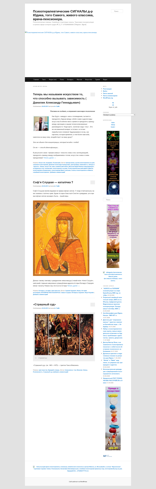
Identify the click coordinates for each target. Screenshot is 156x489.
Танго (44, 79)
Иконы (42, 166)
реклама (68, 170)
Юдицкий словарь (53, 370)
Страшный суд (47, 372)
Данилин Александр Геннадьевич (59, 164)
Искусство (88, 79)
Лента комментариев (110, 96)
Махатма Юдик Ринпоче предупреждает (81, 166)
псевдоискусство (38, 168)
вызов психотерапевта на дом (84, 163)
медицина (49, 163)
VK (113, 105)
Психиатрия (56, 163)
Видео (105, 79)
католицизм (36, 292)
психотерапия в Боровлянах (42, 170)
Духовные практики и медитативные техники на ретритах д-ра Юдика (112, 355)
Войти (105, 91)
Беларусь (70, 79)
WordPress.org (108, 98)
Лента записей (108, 93)
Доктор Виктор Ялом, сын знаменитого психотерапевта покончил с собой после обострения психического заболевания (113, 346)
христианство (55, 291)
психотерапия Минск (58, 170)
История (84, 291)
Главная (36, 79)
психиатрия (48, 168)
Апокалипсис (69, 370)
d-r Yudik (57, 106)
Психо (62, 79)
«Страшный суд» (44, 304)
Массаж (79, 79)
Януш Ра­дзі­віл (89, 292)
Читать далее (50, 158)
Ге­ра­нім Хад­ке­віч (70, 291)
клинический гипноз (62, 166)
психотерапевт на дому (60, 168)
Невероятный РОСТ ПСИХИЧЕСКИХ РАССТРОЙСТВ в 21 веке (113, 380)
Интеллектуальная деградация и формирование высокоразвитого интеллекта (112, 371)
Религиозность (37, 372)
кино (53, 166)
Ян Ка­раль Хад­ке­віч (78, 292)
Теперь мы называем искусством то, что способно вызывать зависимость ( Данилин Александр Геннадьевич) (59, 98)
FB (113, 103)
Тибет (113, 122)
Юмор (113, 125)
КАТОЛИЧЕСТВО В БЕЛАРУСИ (50, 292)
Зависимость (83, 164)
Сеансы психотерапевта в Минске (82, 170)
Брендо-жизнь (70, 163)
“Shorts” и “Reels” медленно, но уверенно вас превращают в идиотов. (113, 362)
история (48, 291)
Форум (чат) (53, 79)
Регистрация (107, 89)
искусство (48, 166)
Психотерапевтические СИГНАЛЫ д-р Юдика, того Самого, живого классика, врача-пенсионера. (63, 15)
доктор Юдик (75, 164)
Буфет (113, 127)
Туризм (97, 79)
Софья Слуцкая (66, 292)
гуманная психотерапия (40, 164)
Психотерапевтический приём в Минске (80, 168)
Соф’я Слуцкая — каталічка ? (53, 182)
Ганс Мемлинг (78, 370)
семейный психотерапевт (41, 172)
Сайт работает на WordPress (78, 482)
